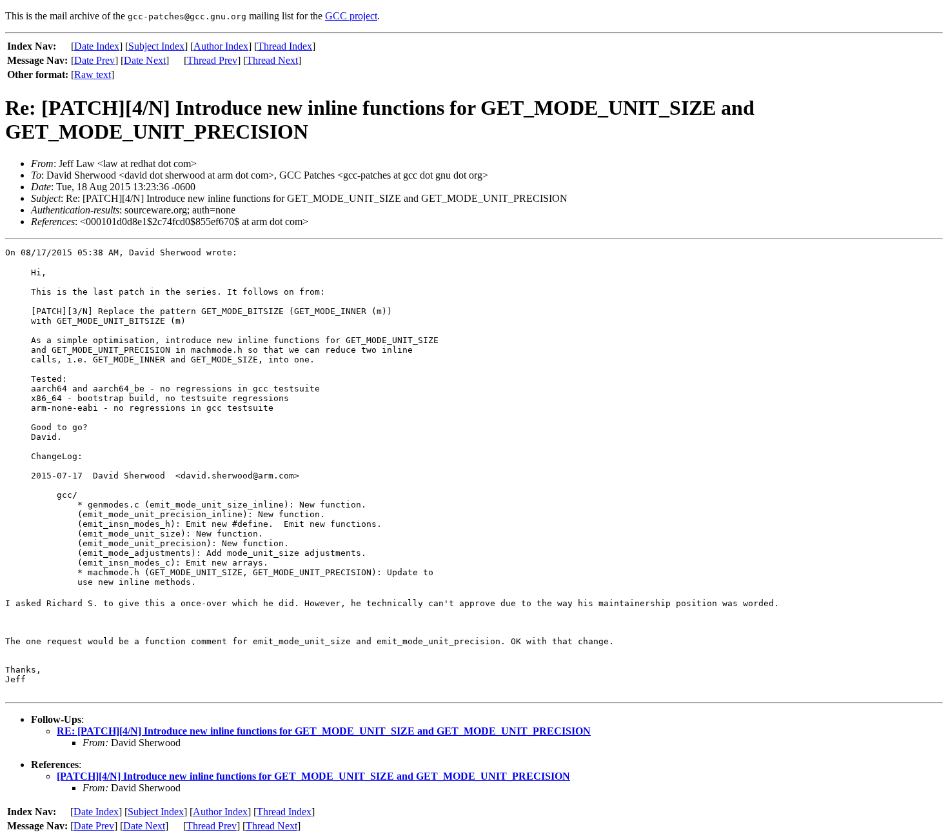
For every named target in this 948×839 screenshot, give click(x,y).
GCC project (351, 15)
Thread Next (272, 60)
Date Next (145, 60)
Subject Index (156, 46)
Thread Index (284, 46)
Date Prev (94, 60)
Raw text (92, 74)
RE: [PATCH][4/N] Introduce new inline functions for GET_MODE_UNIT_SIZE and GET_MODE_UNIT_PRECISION (324, 730)
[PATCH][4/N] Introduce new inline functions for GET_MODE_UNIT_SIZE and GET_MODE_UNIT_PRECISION (313, 776)
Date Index (96, 46)
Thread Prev (212, 60)
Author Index (220, 46)
